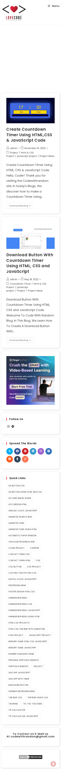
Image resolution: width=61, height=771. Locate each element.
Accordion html (17, 504)
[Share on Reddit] (9, 459)
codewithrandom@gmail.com (33, 736)
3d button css (16, 485)
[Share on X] (9, 451)
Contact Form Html (19, 560)
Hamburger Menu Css (20, 604)
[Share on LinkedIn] (33, 451)
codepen (34, 548)
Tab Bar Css (15, 697)
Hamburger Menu (17, 597)
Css (38, 560)
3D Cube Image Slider (19, 498)
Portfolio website (18, 666)
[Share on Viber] (41, 451)
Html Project (15, 635)
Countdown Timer (20, 283)
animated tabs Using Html (22, 529)
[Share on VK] (48, 451)
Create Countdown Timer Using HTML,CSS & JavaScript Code (29, 135)
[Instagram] (8, 426)
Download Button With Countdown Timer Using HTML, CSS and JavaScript (29, 263)
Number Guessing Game (21, 653)
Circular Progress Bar (21, 541)
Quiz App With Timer (18, 678)
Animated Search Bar (20, 516)
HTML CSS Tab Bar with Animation (26, 629)
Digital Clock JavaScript (22, 579)
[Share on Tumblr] (17, 459)
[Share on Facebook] (17, 451)
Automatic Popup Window (22, 535)
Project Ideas (47, 156)
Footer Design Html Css (21, 591)
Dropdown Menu (17, 585)
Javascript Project (40, 635)
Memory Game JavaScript (22, 647)
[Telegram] (13, 426)
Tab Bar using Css (37, 697)
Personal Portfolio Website (23, 660)
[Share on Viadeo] (25, 459)
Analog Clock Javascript (22, 510)
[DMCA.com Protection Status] (30, 757)
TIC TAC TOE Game (32, 703)
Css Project (34, 566)
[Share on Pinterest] (25, 451)
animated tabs (16, 523)
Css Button (14, 566)
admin (13, 148)
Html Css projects (19, 622)
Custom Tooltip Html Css (22, 572)
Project (14, 152)
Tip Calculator (16, 710)
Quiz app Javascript (19, 672)
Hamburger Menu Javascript (24, 610)
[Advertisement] (30, 57)
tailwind (13, 703)
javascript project (27, 156)
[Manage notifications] (53, 763)
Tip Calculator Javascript (23, 716)
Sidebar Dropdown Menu (21, 691)
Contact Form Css (19, 554)
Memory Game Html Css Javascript (27, 641)
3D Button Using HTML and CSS (25, 492)
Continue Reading (21, 205)
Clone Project (16, 548)
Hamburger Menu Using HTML (24, 616)
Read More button (18, 685)
